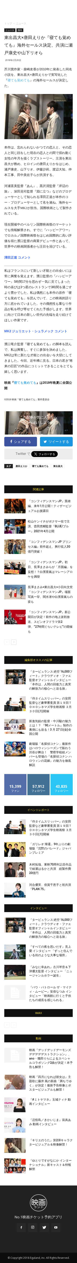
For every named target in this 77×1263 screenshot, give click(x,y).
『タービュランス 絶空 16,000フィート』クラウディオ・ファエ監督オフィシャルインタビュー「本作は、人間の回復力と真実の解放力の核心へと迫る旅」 (51, 680)
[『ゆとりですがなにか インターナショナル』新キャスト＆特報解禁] (15, 1165)
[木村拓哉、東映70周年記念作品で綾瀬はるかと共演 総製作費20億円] (15, 869)
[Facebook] (21, 1227)
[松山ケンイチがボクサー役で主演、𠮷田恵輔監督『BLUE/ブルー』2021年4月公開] (15, 526)
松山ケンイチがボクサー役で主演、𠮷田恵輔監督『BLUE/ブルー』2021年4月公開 (49, 526)
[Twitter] (44, 1227)
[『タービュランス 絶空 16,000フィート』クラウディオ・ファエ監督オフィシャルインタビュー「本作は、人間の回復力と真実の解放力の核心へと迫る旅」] (15, 676)
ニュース (21, 23)
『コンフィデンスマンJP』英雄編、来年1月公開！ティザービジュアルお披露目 (49, 505)
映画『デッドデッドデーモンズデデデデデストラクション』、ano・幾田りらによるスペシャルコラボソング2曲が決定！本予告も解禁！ (51, 1058)
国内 (20, 30)
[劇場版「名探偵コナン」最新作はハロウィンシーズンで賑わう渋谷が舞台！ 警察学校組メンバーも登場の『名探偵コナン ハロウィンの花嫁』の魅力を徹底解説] (15, 749)
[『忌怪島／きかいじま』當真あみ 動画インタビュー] (15, 1125)
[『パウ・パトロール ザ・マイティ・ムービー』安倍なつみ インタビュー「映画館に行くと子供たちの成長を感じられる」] (15, 992)
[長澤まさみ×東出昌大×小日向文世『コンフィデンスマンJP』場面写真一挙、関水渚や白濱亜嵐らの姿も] (15, 592)
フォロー (38, 775)
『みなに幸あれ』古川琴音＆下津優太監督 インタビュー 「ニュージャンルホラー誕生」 (50, 971)
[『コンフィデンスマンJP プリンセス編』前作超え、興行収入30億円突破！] (15, 546)
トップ (8, 23)
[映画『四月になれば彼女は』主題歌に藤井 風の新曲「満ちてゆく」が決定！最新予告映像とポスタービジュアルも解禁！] (15, 1082)
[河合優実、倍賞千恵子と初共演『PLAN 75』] (15, 890)
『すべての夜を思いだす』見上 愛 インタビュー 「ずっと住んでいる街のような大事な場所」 (50, 951)
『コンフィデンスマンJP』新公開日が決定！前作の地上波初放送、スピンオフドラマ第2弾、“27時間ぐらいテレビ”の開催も (50, 621)
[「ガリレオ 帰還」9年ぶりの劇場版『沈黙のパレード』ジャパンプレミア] (15, 849)
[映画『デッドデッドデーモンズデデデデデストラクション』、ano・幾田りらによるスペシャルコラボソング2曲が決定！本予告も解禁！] (15, 1055)
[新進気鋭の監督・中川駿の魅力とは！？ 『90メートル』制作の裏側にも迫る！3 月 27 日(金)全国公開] (15, 726)
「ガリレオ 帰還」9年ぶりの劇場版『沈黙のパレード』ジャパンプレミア (50, 848)
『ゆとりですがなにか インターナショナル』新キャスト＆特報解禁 (50, 1165)
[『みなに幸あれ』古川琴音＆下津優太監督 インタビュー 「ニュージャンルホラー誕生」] (15, 972)
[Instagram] (32, 1227)
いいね (15, 775)
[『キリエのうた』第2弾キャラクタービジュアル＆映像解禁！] (15, 1145)
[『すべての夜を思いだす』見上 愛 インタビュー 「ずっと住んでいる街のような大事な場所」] (15, 951)
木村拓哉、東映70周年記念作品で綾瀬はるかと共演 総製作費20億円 (50, 869)
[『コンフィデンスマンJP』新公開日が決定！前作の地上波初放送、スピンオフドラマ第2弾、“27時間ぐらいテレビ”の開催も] (15, 617)
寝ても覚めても (18, 80)
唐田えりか (21, 466)
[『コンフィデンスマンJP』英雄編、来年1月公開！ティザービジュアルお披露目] (15, 506)
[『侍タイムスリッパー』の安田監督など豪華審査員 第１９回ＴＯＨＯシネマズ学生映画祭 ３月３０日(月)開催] (15, 703)
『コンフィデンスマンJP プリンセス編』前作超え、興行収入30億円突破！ (49, 546)
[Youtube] (56, 1227)
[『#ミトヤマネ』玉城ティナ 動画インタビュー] (15, 1104)
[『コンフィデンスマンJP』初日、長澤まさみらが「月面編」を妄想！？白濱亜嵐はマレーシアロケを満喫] (15, 567)
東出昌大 (58, 466)
